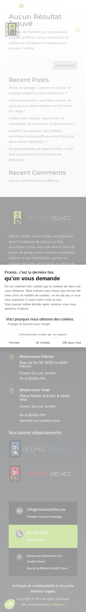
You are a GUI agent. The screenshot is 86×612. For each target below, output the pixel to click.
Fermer (14, 342)
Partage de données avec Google (29, 324)
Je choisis (43, 342)
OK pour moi (72, 342)
